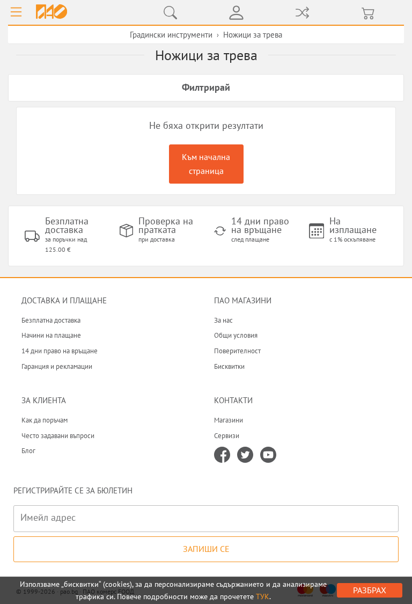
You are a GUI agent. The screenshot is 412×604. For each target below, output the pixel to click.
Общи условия (236, 335)
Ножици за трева (252, 35)
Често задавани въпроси (57, 435)
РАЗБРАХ (369, 590)
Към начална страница (206, 163)
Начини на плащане (51, 335)
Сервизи (226, 435)
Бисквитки (229, 366)
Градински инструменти (171, 35)
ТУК (262, 596)
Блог (28, 450)
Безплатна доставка (50, 320)
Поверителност (237, 350)
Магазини (228, 420)
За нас (223, 320)
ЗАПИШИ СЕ (206, 548)
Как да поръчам (44, 420)
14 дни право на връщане (59, 350)
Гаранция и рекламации (56, 366)
